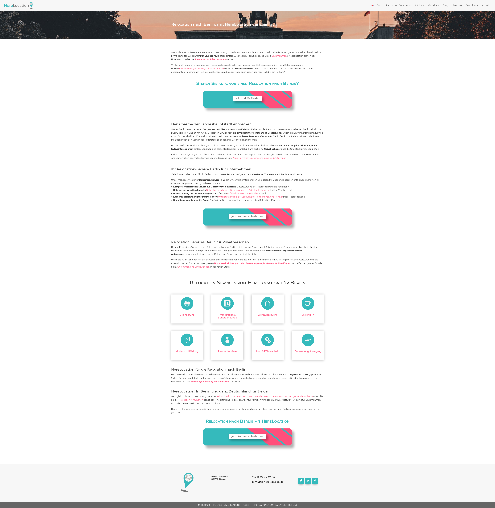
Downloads (471, 6)
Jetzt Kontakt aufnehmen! (247, 216)
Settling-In (308, 314)
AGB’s (246, 505)
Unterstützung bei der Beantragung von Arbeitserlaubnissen (238, 190)
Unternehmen (279, 56)
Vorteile (432, 6)
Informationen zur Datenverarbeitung (275, 505)
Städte (418, 6)
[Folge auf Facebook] (301, 481)
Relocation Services (397, 6)
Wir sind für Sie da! (247, 98)
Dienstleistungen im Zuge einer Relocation (201, 68)
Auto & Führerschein (267, 351)
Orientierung (187, 314)
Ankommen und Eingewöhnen (193, 267)
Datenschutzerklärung (226, 505)
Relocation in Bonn (226, 396)
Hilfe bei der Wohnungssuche (242, 193)
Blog (445, 6)
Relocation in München (191, 400)
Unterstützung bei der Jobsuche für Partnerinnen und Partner (250, 197)
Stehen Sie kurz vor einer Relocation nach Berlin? (247, 83)
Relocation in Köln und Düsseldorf (254, 396)
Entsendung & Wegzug (308, 351)
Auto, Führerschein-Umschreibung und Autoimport (260, 158)
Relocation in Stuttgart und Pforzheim (293, 396)
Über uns (457, 6)
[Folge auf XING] (315, 481)
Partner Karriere (227, 351)
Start (380, 6)
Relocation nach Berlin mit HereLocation (247, 421)
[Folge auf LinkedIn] (308, 481)
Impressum (203, 505)
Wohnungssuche (268, 314)
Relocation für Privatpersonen (210, 59)
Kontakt (486, 6)
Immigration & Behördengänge (227, 316)
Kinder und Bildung (187, 351)
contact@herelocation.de (268, 482)
